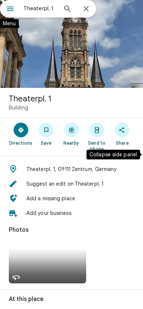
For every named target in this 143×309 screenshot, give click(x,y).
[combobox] (40, 8)
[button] (71, 169)
